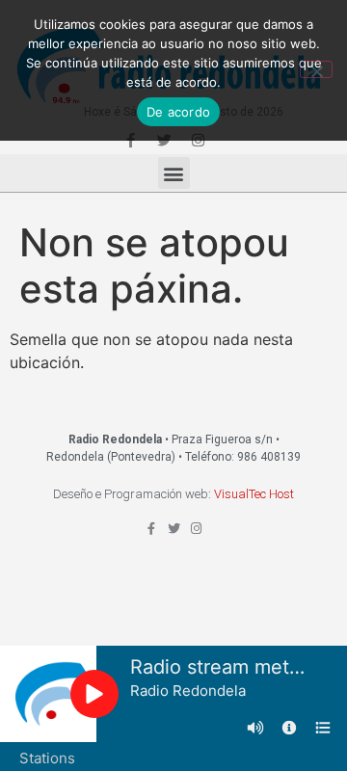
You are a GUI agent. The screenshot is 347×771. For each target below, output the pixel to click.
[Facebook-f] (152, 528)
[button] (174, 173)
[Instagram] (196, 528)
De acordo (178, 112)
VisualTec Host (254, 494)
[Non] (316, 69)
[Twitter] (174, 528)
